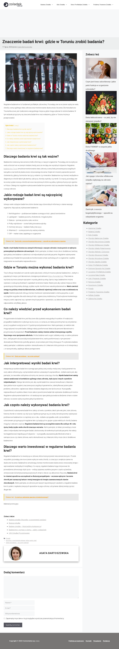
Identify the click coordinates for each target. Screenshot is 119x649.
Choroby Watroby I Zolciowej (98, 252)
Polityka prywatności (76, 641)
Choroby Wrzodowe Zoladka (98, 258)
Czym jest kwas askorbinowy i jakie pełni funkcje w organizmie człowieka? (101, 85)
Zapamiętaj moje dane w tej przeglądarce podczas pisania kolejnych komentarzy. (35, 618)
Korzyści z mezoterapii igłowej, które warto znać (21, 540)
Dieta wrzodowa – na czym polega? (17, 543)
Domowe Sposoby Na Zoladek (99, 268)
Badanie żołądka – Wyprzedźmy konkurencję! (25, 526)
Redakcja (106, 641)
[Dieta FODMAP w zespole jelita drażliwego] (101, 134)
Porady (8, 538)
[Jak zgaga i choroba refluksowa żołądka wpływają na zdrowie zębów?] (101, 163)
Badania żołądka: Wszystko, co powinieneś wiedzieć (27, 520)
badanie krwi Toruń (10, 169)
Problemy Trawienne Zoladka (102, 4)
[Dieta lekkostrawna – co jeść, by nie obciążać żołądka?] (101, 103)
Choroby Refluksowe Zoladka (98, 245)
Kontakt (89, 641)
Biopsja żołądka (14, 523)
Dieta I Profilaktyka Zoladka (79, 4)
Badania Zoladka (46, 4)
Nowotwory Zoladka (95, 285)
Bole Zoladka (61, 4)
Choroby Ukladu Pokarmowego (99, 248)
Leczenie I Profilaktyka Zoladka (99, 272)
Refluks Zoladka (94, 295)
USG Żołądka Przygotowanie (19, 533)
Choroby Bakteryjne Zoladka (98, 238)
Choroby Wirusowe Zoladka (98, 255)
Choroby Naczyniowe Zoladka (99, 242)
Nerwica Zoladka (94, 282)
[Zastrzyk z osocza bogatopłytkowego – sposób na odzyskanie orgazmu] (101, 196)
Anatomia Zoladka (94, 228)
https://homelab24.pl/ (56, 276)
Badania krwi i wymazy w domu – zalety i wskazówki (27, 530)
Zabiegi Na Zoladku (95, 299)
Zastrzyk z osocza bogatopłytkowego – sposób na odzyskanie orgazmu (99, 213)
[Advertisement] (59, 23)
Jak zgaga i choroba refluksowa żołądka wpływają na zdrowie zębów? (99, 180)
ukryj (16, 125)
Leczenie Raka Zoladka (96, 275)
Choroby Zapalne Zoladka (97, 262)
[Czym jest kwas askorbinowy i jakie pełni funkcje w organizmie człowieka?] (101, 69)
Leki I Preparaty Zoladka (97, 279)
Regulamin (97, 641)
